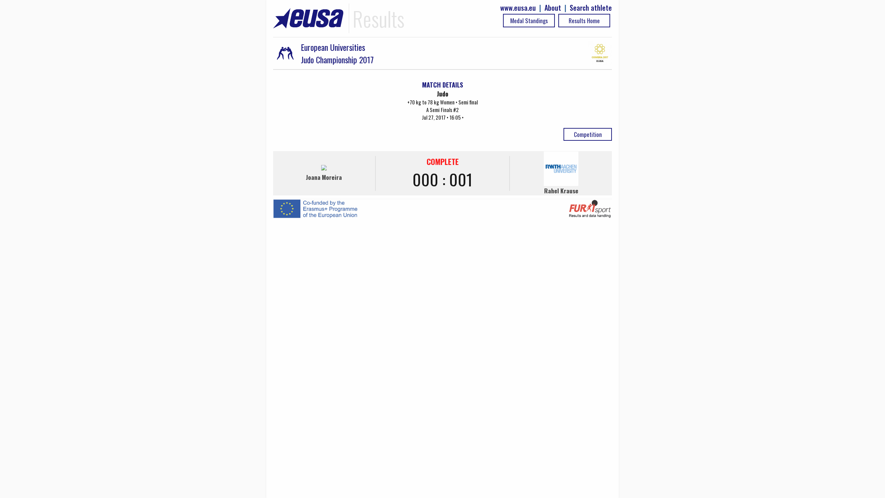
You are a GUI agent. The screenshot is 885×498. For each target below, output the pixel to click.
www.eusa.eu (518, 7)
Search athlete (591, 7)
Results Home (584, 20)
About (552, 7)
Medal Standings (529, 20)
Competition (588, 134)
